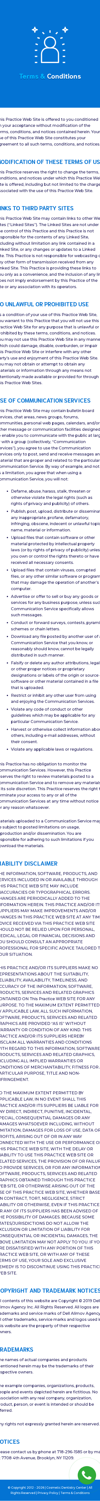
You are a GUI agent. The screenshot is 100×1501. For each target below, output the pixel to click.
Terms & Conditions (75, 1493)
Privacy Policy (48, 1493)
